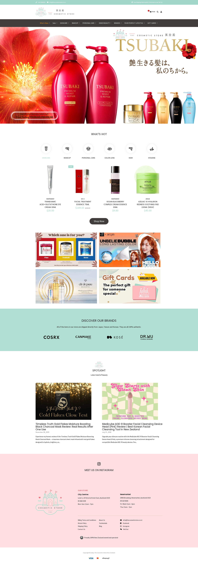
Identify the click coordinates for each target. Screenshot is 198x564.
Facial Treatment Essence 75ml (82, 203)
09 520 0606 (124, 501)
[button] (7, 75)
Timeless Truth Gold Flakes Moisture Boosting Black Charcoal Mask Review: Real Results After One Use (64, 426)
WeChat (125, 529)
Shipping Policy (83, 526)
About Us (102, 520)
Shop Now (99, 221)
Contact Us (81, 529)
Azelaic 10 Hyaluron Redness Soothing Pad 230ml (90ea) (148, 204)
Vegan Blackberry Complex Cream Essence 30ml (115, 204)
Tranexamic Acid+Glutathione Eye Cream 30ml (50, 204)
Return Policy (82, 523)
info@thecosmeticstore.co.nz (57, 2)
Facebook (126, 523)
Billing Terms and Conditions (87, 520)
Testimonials (103, 523)
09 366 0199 (82, 501)
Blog (100, 526)
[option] (99, 75)
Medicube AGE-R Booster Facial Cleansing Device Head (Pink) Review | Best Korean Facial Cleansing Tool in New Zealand (132, 426)
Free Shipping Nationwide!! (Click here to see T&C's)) (147, 2)
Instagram (126, 526)
